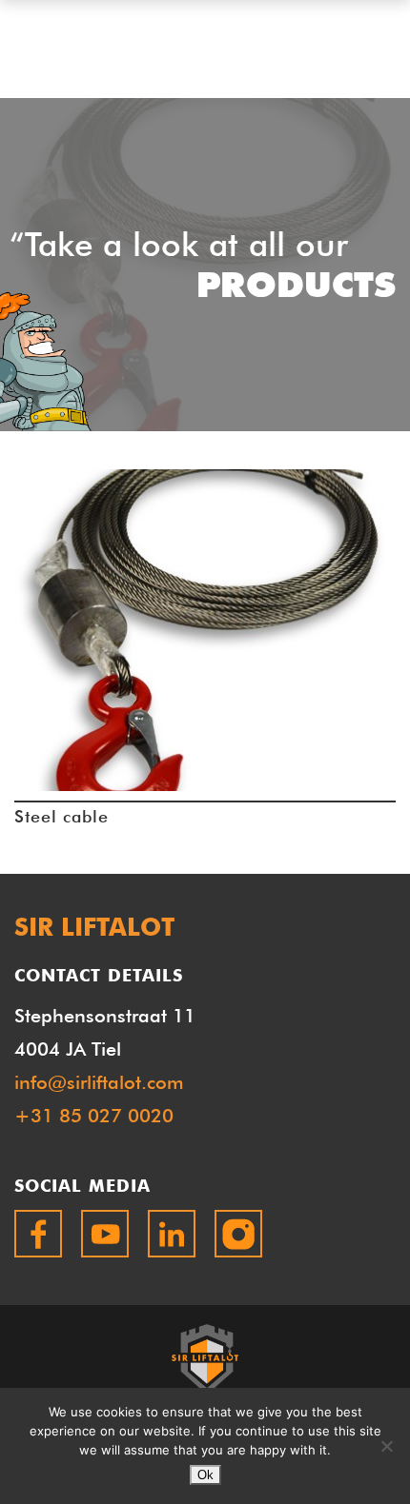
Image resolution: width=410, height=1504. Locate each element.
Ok (205, 1475)
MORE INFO (205, 642)
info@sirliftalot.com (99, 1082)
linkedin (171, 1233)
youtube (105, 1233)
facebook (38, 1233)
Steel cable (61, 816)
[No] (386, 1445)
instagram (238, 1233)
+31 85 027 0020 (94, 1115)
